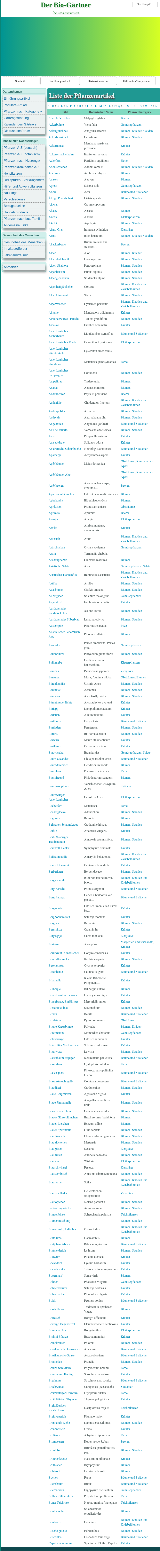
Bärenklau (55, 690)
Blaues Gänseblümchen (63, 1117)
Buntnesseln (56, 1511)
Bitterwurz (55, 1051)
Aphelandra (56, 500)
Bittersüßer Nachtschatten (64, 1045)
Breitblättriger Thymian (63, 1399)
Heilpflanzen (13, 173)
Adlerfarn (54, 160)
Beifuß (53, 831)
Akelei (53, 223)
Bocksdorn (55, 1263)
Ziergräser (127, 229)
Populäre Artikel (15, 105)
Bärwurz (54, 740)
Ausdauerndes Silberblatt (64, 619)
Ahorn (53, 192)
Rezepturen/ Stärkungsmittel (24, 180)
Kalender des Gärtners (20, 124)
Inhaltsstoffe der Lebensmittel (15, 249)
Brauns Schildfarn (60, 1368)
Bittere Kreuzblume (61, 1026)
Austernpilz (56, 625)
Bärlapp (53, 708)
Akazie (53, 210)
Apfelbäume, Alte (59, 474)
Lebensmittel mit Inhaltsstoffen (16, 255)
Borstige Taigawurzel (62, 1324)
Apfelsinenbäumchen (62, 494)
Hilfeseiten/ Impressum (136, 81)
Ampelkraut (56, 381)
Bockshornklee (58, 1269)
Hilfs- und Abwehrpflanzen (23, 186)
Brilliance (54, 1435)
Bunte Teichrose (59, 1502)
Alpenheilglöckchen (61, 286)
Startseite (20, 81)
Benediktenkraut (59, 865)
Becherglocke (57, 812)
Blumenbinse (57, 1214)
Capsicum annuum (60, 1543)
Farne (124, 160)
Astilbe (53, 583)
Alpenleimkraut (58, 295)
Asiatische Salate (59, 566)
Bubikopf (54, 1471)
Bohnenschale (57, 1294)
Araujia (53, 519)
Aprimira (54, 513)
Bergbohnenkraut (59, 917)
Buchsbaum (56, 1484)
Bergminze (55, 929)
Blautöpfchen (57, 1202)
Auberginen (56, 596)
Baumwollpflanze (59, 786)
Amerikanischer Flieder (63, 342)
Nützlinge (10, 193)
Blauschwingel (58, 1167)
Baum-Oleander (58, 759)
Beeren (125, 118)
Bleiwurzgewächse (60, 1208)
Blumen (126, 131)
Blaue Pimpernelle (60, 1102)
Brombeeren (56, 1441)
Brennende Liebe (59, 1422)
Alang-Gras (56, 229)
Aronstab (54, 539)
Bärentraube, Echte (60, 702)
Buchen (53, 1477)
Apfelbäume (56, 463)
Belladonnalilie (58, 856)
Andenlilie (55, 402)
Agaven (53, 179)
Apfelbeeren (56, 485)
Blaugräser (55, 1148)
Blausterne (55, 1182)
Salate (146, 566)
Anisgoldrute (57, 442)
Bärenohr (54, 696)
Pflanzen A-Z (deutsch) (20, 148)
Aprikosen (55, 506)
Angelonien (56, 423)
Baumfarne (55, 771)
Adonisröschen (58, 167)
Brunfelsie (55, 1450)
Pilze (124, 625)
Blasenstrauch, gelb (61, 1081)
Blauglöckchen (58, 1142)
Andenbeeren (57, 394)
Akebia (53, 217)
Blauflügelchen (58, 1136)
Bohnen (53, 1282)
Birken (53, 1014)
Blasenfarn (55, 1064)
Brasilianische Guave (62, 1355)
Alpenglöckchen (59, 278)
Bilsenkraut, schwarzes (63, 995)
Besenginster (56, 965)
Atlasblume (56, 589)
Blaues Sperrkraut (60, 1130)
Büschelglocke (58, 1530)
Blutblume (55, 1238)
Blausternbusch (58, 1173)
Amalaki (54, 325)
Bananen (54, 677)
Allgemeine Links (16, 225)
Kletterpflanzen (130, 217)
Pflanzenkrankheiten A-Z (21, 167)
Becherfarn (55, 805)
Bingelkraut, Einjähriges (63, 1001)
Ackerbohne (56, 124)
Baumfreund (56, 777)
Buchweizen (56, 1490)
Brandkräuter (57, 1343)
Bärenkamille (57, 683)
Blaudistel (55, 1087)
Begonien (54, 818)
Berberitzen (56, 871)
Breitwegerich (57, 1416)
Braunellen (55, 1361)
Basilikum (55, 746)
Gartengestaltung (16, 118)
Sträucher (126, 786)
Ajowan (53, 204)
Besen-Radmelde (59, 959)
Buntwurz (55, 1522)
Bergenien (55, 923)
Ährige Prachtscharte (61, 198)
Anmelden (11, 267)
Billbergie (55, 989)
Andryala (54, 417)
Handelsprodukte (16, 212)
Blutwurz (54, 1256)
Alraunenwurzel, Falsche (64, 319)
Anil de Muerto (58, 430)
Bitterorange (56, 1039)
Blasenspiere (56, 1072)
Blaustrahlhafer (58, 1193)
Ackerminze (56, 145)
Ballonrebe (55, 662)
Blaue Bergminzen (60, 1094)
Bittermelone (56, 1033)
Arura (52, 553)
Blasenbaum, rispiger (62, 1058)
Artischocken (57, 547)
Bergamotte (56, 908)
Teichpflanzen (129, 1214)
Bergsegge (55, 935)
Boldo (52, 1300)
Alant (52, 236)
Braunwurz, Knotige (61, 1374)
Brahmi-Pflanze (58, 1336)
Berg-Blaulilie (57, 880)
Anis (51, 436)
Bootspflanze (57, 1309)
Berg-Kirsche (57, 888)
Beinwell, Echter (59, 848)
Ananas (53, 387)
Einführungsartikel (59, 81)
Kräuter (136, 131)
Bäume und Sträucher (134, 192)
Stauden (148, 131)
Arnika (53, 528)
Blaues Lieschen (59, 1123)
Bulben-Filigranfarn (61, 1496)
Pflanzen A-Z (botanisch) (22, 154)
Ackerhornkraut (58, 137)
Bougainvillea (57, 1330)
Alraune (54, 312)
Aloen (52, 253)
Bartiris (53, 733)
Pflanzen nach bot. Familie (23, 219)
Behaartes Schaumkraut (63, 824)
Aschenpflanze (58, 560)
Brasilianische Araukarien (64, 1349)
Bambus (54, 671)
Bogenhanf (55, 1275)
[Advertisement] (80, 46)
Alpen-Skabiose (58, 265)
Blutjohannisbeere (60, 1244)
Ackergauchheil (58, 131)
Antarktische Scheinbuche (65, 448)
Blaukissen (55, 1155)
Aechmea (54, 173)
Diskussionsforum (98, 81)
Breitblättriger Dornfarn (63, 1393)
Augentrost (55, 602)
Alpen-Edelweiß (59, 259)
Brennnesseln (57, 1429)
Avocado (54, 645)
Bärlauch (54, 715)
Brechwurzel (56, 1386)
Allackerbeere (57, 244)
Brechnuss (55, 1380)
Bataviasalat (56, 752)
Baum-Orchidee (58, 765)
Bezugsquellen (14, 206)
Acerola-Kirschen (59, 118)
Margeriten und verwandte (137, 942)
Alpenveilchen (57, 304)
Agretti (53, 185)
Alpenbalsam (57, 272)
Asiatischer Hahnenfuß (63, 575)
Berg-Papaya (57, 897)
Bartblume (55, 721)
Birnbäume (55, 1020)
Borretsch (54, 1318)
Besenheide (56, 971)
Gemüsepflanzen (131, 124)
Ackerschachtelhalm (61, 154)
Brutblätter (55, 1465)
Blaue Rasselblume (60, 1111)
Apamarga (55, 455)
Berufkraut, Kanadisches (64, 953)
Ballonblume (56, 654)
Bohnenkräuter (58, 1288)
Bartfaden (55, 727)
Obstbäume (128, 461)
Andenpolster (57, 411)
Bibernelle (55, 980)
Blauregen (55, 1161)
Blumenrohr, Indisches (62, 1229)
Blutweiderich (57, 1250)
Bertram (54, 944)
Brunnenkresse (58, 1458)
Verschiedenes (14, 199)
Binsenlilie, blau (58, 1007)
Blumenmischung (59, 1220)
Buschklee (55, 1537)
